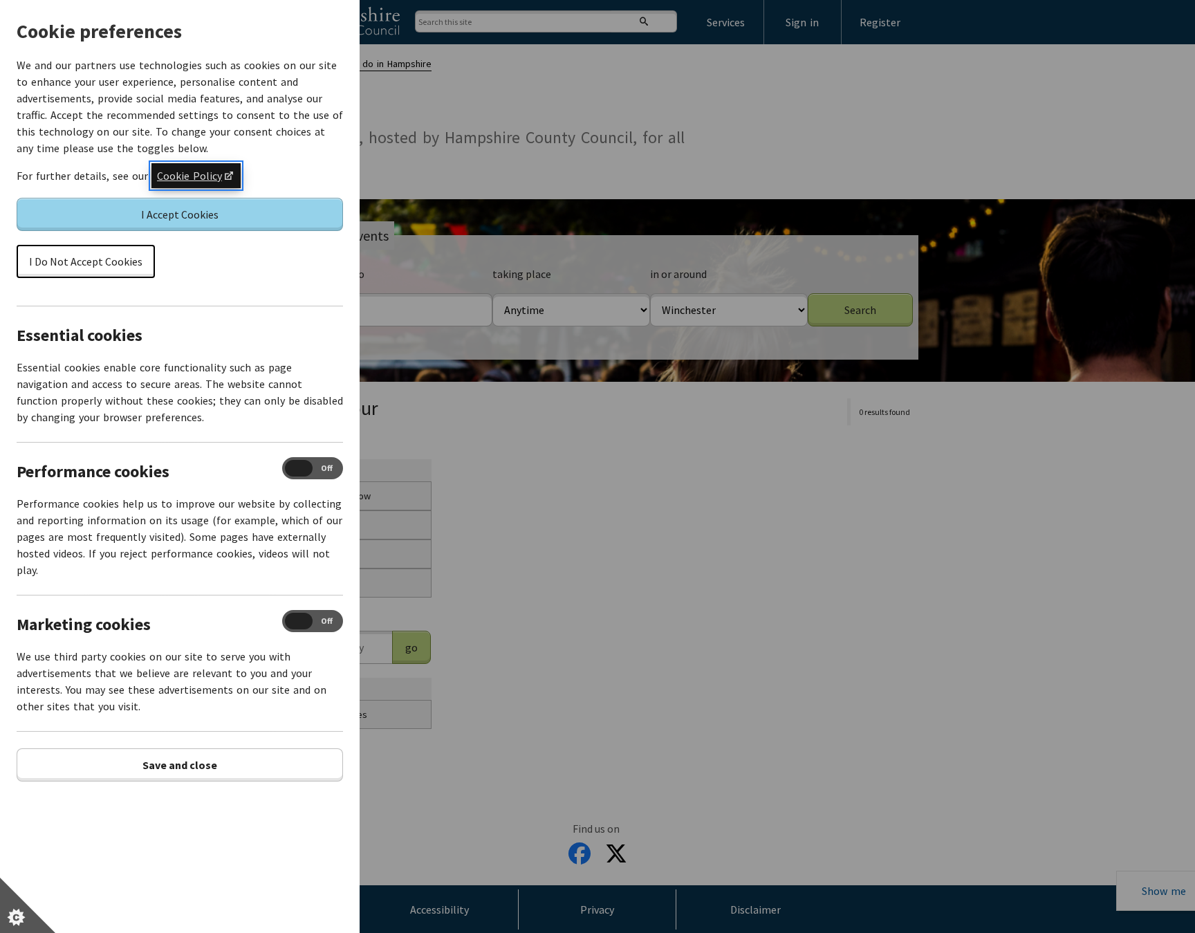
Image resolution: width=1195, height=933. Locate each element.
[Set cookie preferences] (27, 905)
